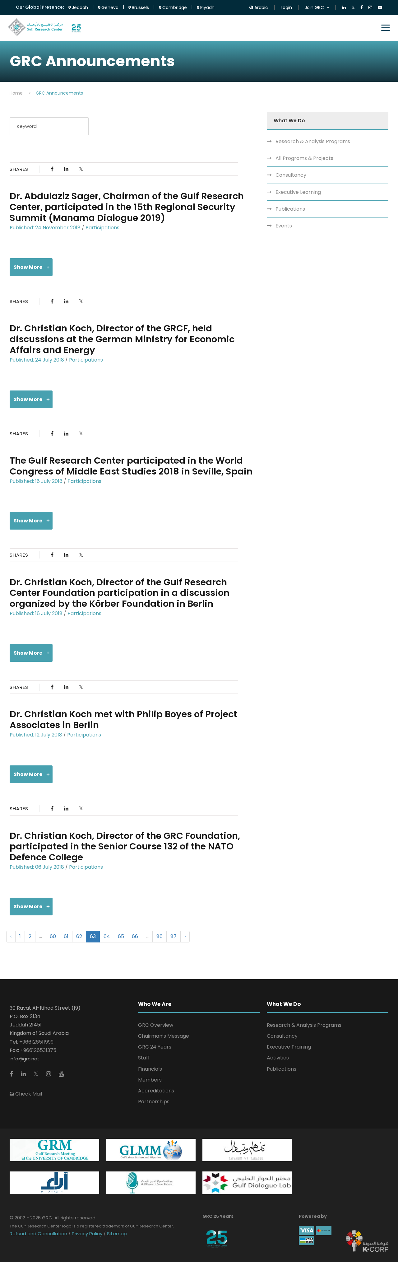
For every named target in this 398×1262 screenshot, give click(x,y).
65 (121, 936)
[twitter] (37, 1074)
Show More (28, 267)
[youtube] (61, 1074)
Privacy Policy (87, 1233)
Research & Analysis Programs (312, 141)
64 (107, 936)
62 (79, 936)
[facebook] (12, 1074)
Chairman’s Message (163, 1036)
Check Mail (28, 1093)
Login (286, 7)
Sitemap (116, 1233)
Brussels (140, 7)
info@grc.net (24, 1058)
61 (66, 936)
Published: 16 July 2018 (36, 481)
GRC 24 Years (154, 1046)
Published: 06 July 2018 (37, 867)
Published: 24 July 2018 (37, 359)
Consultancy (290, 175)
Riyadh (207, 7)
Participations (102, 227)
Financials (150, 1069)
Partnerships (153, 1101)
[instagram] (49, 1074)
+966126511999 (36, 1041)
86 (159, 936)
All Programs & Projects (304, 158)
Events (283, 225)
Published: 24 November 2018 (45, 227)
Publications (290, 209)
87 (173, 936)
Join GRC (314, 7)
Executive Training (289, 1046)
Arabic (260, 7)
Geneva (109, 7)
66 (135, 936)
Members (150, 1079)
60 (53, 936)
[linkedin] (24, 1074)
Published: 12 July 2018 (36, 734)
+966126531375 (38, 1050)
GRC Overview (155, 1025)
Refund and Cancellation (39, 1233)
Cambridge (174, 7)
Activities (278, 1057)
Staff (144, 1057)
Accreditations (156, 1090)
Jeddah (79, 7)
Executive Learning (298, 192)
